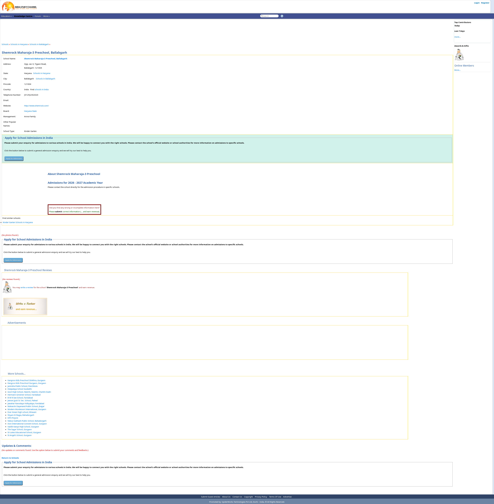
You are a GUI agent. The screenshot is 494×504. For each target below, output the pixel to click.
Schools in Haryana (19, 44)
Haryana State (30, 111)
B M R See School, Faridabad (20, 397)
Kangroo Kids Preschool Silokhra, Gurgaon (26, 380)
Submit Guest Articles (210, 496)
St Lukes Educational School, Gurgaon (24, 432)
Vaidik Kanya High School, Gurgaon (23, 426)
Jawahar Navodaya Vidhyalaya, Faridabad (26, 403)
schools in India (41, 89)
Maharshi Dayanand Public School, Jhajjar (26, 406)
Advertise (287, 496)
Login (477, 2)
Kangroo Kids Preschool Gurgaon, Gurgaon (27, 383)
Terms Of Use (275, 496)
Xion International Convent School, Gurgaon (27, 423)
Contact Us (237, 496)
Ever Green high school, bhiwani (22, 412)
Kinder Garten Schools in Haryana (18, 222)
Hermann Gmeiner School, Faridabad (24, 394)
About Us (226, 496)
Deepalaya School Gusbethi (20, 389)
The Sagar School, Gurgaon (20, 429)
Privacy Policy (261, 496)
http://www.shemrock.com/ (36, 105)
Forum (38, 16)
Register (485, 2)
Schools (5, 44)
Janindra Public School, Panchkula (22, 386)
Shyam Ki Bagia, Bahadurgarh (21, 415)
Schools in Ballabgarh (39, 44)
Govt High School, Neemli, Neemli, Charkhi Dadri (29, 392)
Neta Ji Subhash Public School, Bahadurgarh (27, 420)
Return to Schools (10, 458)
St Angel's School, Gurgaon (20, 435)
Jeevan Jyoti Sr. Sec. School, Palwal (23, 400)
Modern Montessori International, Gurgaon (27, 409)
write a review (27, 287)
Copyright (248, 496)
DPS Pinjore (13, 418)
